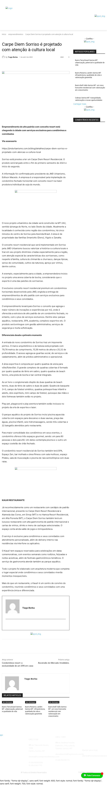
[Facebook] (95, 5)
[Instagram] (99, 5)
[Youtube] (103, 5)
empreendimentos (15, 34)
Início (4, 34)
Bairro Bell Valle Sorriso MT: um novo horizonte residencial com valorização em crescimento (57, 711)
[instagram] (11, 624)
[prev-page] (2, 720)
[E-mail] (7, 624)
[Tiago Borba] (4, 57)
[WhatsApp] (49, 64)
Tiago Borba (13, 57)
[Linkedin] (55, 64)
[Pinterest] (42, 64)
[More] (62, 64)
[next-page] (4, 720)
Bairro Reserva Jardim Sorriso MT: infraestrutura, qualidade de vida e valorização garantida (88, 75)
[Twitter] (36, 64)
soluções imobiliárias (23, 38)
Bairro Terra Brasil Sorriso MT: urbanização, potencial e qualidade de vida (12, 709)
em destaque (7, 702)
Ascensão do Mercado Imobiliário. (53, 663)
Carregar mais (79, 104)
